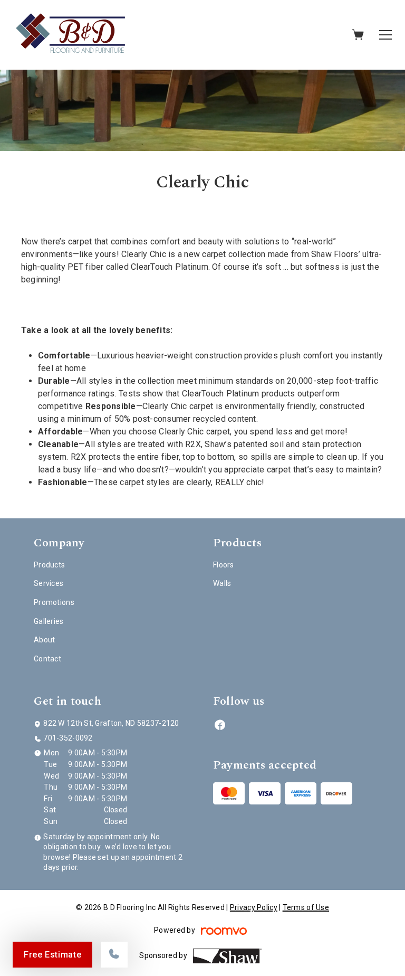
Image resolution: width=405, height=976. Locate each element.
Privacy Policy (253, 907)
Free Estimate (52, 955)
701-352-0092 (67, 738)
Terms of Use (306, 907)
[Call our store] (114, 955)
